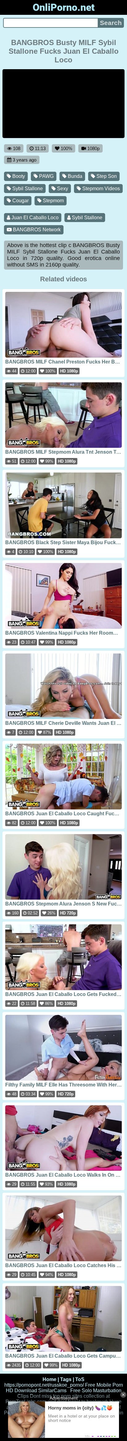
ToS (79, 1379)
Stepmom (53, 200)
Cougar (20, 200)
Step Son (106, 176)
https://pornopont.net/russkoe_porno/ (44, 1385)
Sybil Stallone (27, 188)
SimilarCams (52, 1390)
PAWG (46, 176)
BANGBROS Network (36, 229)
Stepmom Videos (100, 188)
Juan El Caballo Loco (34, 217)
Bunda (74, 176)
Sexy (62, 188)
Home (49, 1379)
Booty (18, 176)
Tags (66, 1379)
